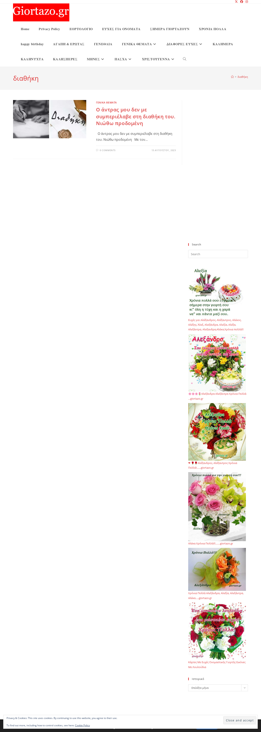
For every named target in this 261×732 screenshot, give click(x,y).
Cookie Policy (82, 725)
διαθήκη (243, 77)
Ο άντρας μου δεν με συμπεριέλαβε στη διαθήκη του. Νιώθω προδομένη (135, 116)
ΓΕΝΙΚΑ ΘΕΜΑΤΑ (106, 102)
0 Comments (108, 150)
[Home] (232, 77)
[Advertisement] (218, 174)
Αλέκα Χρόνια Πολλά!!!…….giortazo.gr (210, 543)
